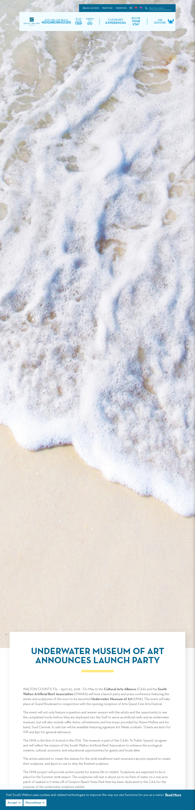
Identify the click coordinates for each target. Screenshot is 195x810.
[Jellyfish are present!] (140, 8)
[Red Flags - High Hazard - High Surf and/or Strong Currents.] (135, 8)
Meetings (107, 8)
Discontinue (33, 802)
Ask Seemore (160, 21)
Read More (173, 795)
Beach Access (91, 8)
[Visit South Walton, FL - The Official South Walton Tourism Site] (31, 21)
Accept (12, 802)
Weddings (121, 8)
